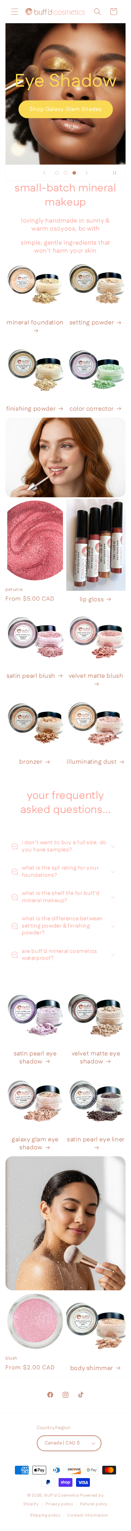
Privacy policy (59, 1504)
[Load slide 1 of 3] (56, 173)
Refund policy (94, 1504)
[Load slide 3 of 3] (74, 173)
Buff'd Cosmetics (61, 1495)
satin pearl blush (31, 676)
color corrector (92, 409)
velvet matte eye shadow (96, 1058)
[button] (15, 12)
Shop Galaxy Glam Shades (65, 109)
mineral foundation (35, 323)
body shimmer (91, 1368)
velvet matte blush (96, 676)
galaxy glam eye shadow (35, 1144)
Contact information (87, 1515)
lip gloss (92, 599)
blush (11, 1358)
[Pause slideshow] (118, 173)
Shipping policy (45, 1515)
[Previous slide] (44, 173)
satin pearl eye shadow (35, 1058)
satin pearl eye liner (96, 1140)
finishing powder (31, 409)
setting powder (92, 323)
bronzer (30, 762)
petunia (14, 590)
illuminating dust (91, 762)
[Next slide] (87, 173)
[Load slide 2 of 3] (65, 173)
